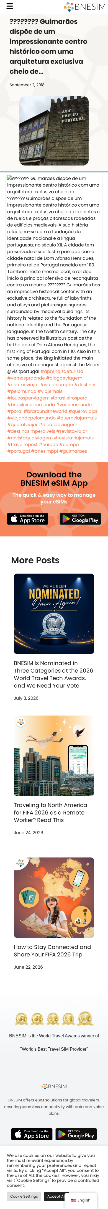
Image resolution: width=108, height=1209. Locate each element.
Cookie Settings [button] (24, 1196)
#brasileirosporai (70, 398)
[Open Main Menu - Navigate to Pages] (9, 6)
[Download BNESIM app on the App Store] (27, 519)
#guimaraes (73, 451)
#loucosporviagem (28, 398)
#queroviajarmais (77, 418)
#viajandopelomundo (31, 418)
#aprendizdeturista (61, 371)
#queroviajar (82, 411)
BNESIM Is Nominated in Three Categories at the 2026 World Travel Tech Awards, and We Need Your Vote (53, 674)
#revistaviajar (71, 431)
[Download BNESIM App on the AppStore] (32, 1134)
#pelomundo (21, 391)
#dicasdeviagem (58, 424)
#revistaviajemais (74, 438)
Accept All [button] (56, 1196)
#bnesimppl (44, 451)
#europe (48, 444)
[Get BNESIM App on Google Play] (76, 1134)
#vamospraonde (26, 378)
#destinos (85, 384)
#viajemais (49, 391)
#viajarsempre (56, 384)
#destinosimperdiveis (31, 431)
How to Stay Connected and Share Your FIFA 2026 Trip (52, 950)
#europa (69, 444)
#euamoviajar (23, 384)
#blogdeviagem (64, 378)
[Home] (84, 7)
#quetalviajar (22, 424)
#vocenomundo (74, 404)
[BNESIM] (54, 1086)
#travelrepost (22, 444)
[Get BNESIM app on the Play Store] (80, 519)
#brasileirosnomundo (31, 404)
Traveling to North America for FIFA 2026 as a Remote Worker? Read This (50, 812)
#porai (14, 411)
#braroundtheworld (45, 411)
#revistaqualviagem (30, 438)
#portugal (18, 451)
